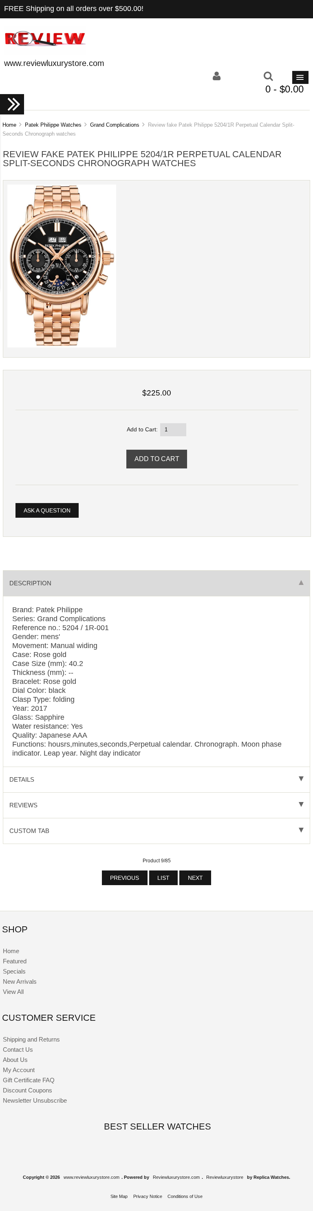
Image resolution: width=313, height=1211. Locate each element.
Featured (14, 961)
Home (9, 125)
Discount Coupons (27, 1090)
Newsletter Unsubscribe (35, 1100)
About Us (15, 1059)
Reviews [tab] (23, 805)
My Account (19, 1069)
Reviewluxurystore (224, 1177)
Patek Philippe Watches (53, 125)
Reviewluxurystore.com (176, 1177)
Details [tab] (21, 779)
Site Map (119, 1196)
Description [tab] (30, 583)
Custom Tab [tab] (29, 830)
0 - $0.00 (284, 89)
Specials (14, 971)
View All (13, 991)
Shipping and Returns (31, 1039)
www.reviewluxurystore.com (91, 1177)
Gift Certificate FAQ (29, 1080)
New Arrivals (20, 981)
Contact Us (18, 1049)
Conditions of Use (185, 1196)
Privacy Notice (147, 1196)
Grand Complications (114, 125)
